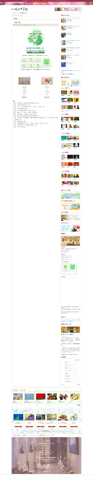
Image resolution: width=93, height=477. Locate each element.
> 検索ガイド (77, 360)
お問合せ (57, 3)
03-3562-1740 (68, 256)
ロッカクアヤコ (76, 95)
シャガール (69, 178)
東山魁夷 (62, 140)
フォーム (38, 61)
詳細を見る (24, 97)
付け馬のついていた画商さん (67, 334)
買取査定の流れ (35, 52)
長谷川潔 (74, 159)
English (62, 3)
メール (31, 61)
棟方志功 (62, 159)
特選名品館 (50, 3)
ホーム (15, 3)
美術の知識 (43, 3)
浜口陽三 (68, 159)
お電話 (24, 61)
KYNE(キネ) (63, 102)
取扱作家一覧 (17, 15)
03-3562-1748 (47, 448)
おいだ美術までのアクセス (46, 454)
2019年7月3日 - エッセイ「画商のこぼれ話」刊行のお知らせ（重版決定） (56, 13)
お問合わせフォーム (65, 259)
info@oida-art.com (68, 257)
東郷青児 (62, 121)
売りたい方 (28, 3)
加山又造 (74, 140)
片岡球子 (68, 140)
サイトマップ (32, 435)
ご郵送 (24, 66)
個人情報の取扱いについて (43, 435)
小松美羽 (68, 102)
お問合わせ (25, 435)
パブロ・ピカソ (64, 178)
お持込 (31, 66)
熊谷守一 (68, 121)
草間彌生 (62, 95)
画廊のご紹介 (36, 3)
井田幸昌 (74, 102)
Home (14, 15)
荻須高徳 (74, 121)
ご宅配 (38, 66)
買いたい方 (21, 3)
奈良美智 (68, 95)
